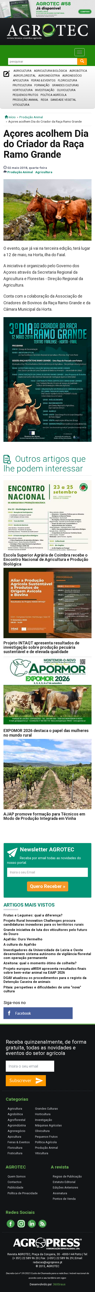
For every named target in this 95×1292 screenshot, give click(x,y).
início (12, 117)
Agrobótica (78, 70)
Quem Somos (17, 1176)
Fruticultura (22, 85)
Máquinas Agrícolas (48, 1125)
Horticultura (23, 90)
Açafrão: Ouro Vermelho (22, 939)
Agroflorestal (24, 75)
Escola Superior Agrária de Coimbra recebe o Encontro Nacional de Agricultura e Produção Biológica (45, 559)
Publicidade (15, 1187)
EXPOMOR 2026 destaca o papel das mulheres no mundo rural (46, 732)
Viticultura (21, 104)
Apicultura (21, 80)
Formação (42, 85)
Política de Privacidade (23, 1193)
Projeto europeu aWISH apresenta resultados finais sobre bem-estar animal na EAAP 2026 (44, 971)
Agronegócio (72, 75)
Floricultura (67, 80)
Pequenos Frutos (25, 95)
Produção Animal (25, 99)
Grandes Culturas (65, 85)
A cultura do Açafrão (19, 945)
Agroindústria (49, 75)
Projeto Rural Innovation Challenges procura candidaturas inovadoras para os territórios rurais (43, 923)
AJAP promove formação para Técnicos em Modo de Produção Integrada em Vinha (44, 816)
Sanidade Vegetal (63, 99)
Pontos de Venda (64, 1198)
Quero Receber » (47, 886)
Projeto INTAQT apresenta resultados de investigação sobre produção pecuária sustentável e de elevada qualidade (41, 647)
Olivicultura (66, 90)
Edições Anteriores (65, 1187)
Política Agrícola (53, 95)
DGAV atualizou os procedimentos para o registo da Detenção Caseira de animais (44, 980)
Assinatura (60, 1193)
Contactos (14, 1182)
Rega (44, 99)
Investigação (44, 90)
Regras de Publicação (67, 1176)
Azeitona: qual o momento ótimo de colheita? (40, 963)
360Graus (59, 1284)
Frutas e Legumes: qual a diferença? (32, 915)
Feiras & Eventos (43, 80)
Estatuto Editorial (64, 1182)
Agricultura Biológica (50, 70)
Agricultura (22, 70)
